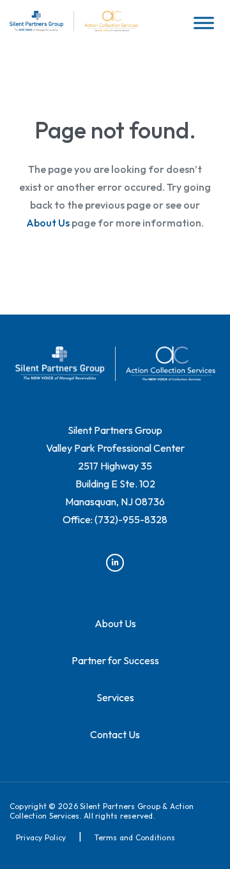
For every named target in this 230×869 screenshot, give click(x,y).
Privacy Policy (41, 837)
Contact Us (115, 734)
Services (115, 697)
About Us (48, 222)
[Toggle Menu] (204, 23)
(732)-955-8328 (131, 519)
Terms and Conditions (135, 837)
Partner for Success (115, 660)
